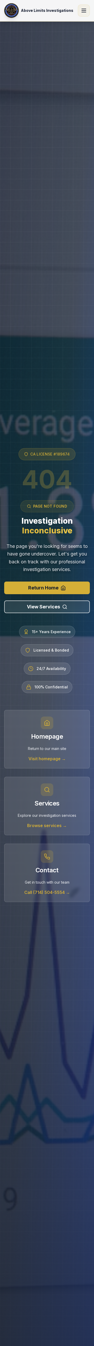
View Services (43, 606)
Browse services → (47, 825)
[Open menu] (84, 10)
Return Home (43, 588)
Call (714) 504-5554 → (47, 892)
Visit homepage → (47, 758)
